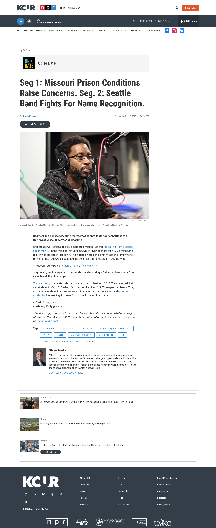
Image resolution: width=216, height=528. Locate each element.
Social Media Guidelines (168, 478)
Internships (123, 504)
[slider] (34, 21)
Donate (191, 7)
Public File (161, 498)
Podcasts (84, 498)
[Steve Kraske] (39, 357)
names (91, 341)
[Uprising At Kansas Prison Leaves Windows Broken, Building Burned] (29, 424)
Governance (162, 491)
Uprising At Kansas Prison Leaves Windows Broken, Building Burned (75, 423)
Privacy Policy (163, 504)
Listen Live (84, 485)
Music (60, 335)
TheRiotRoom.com (47, 321)
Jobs (120, 498)
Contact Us (123, 491)
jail (122, 335)
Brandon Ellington (69, 265)
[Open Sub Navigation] (45, 30)
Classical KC (154, 30)
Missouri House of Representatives (61, 341)
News (39, 30)
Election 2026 (25, 30)
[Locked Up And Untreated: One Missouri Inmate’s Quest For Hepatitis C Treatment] (29, 446)
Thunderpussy (41, 283)
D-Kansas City (88, 265)
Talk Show (86, 328)
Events (121, 478)
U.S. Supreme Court (81, 335)
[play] (20, 21)
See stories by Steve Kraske (66, 372)
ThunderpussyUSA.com (121, 317)
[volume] (29, 21)
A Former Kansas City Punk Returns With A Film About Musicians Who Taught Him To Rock (86, 402)
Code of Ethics (164, 485)
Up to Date (68, 328)
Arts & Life (55, 30)
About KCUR (85, 478)
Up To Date (25, 50)
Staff (120, 485)
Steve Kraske (29, 116)
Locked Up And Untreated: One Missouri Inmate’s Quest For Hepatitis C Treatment (82, 445)
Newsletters (85, 504)
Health (43, 441)
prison (46, 335)
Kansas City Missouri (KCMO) (115, 328)
